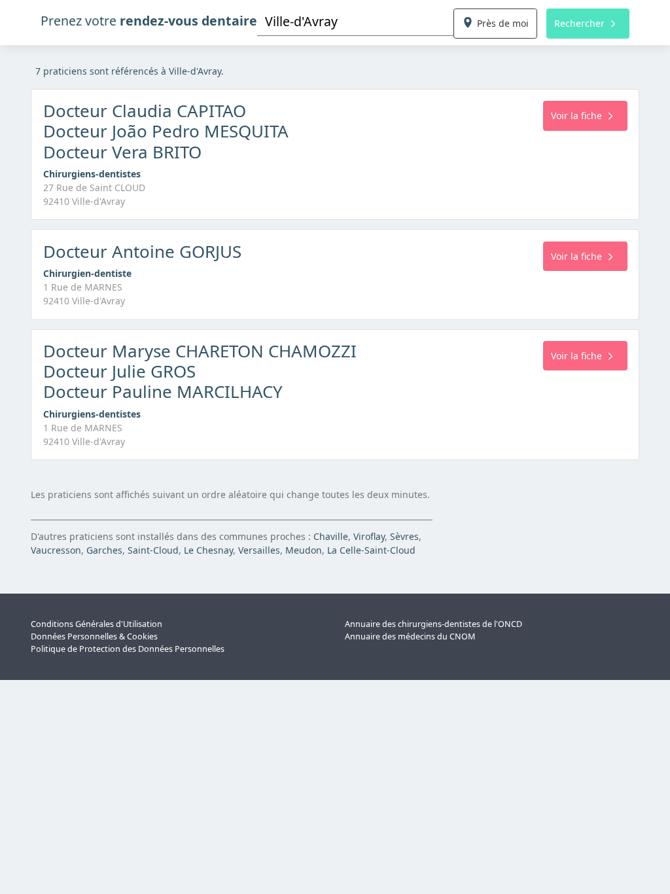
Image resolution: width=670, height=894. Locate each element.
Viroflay (369, 536)
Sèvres (404, 536)
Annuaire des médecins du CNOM (410, 636)
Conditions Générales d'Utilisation (96, 624)
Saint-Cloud (153, 550)
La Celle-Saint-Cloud (371, 550)
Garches (104, 550)
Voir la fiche (576, 115)
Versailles (259, 550)
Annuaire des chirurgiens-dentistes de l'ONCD (433, 624)
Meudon (303, 550)
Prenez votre (149, 20)
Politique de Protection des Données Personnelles (127, 648)
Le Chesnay (208, 550)
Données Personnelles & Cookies (94, 636)
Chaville (330, 536)
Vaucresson (56, 550)
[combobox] (355, 21)
